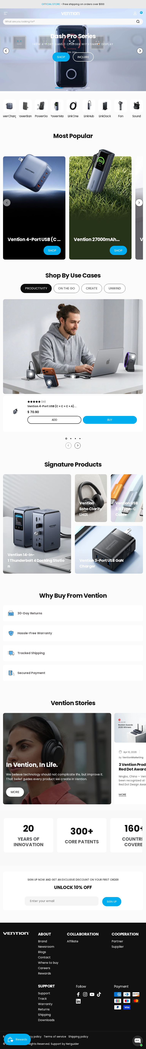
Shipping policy (78, 1036)
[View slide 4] (80, 438)
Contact (44, 957)
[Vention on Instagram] (85, 994)
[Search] (138, 22)
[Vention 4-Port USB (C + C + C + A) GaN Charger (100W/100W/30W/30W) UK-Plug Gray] (15, 411)
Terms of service (55, 1036)
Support (44, 993)
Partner (117, 941)
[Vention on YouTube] (92, 994)
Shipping (44, 1015)
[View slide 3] (75, 438)
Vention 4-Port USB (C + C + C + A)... (51, 406)
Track (42, 999)
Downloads (46, 1020)
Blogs (42, 952)
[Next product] (139, 202)
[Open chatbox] (137, 1041)
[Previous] (6, 51)
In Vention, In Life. (32, 764)
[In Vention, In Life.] (57, 758)
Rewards (44, 973)
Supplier (118, 947)
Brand (42, 941)
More (15, 792)
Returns (44, 1009)
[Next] (140, 51)
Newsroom (46, 947)
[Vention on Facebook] (78, 994)
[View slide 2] (70, 438)
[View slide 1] (66, 438)
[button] (110, 420)
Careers (44, 968)
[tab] (36, 288)
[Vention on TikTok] (99, 994)
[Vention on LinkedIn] (78, 1001)
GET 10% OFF (4, 528)
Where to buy (48, 963)
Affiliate (72, 941)
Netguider (72, 1044)
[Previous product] (7, 202)
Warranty (45, 1004)
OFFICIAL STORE (51, 4)
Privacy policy (32, 1036)
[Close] (4, 513)
